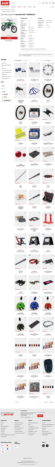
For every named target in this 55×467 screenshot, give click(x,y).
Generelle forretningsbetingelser (48, 424)
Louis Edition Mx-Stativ (34, 250)
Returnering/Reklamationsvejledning (8, 434)
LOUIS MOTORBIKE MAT (48, 292)
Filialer (29, 424)
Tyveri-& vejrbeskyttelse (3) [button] (7, 70)
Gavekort (2, 431)
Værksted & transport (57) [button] (6, 76)
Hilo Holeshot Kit (34, 271)
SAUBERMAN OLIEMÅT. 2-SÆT (34, 396)
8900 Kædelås (48, 334)
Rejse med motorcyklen (19, 428)
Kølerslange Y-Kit (34, 100)
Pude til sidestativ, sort (48, 376)
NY (4, 91)
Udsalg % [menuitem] (19, 6)
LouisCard (3, 433)
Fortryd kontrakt (4, 436)
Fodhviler (20, 292)
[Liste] (38, 60)
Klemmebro (21, 355)
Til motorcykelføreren (19, 431)
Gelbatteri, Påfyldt (34, 143)
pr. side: (24, 60)
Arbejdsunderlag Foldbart (34, 334)
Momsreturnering (31, 433)
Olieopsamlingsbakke (34, 164)
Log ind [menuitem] (53, 6)
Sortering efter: (43, 60)
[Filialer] (43, 3)
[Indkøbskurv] (53, 3)
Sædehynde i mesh (48, 122)
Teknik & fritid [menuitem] (13, 6)
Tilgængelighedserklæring (47, 433)
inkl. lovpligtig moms (28, 461)
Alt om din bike (17, 429)
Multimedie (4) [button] (4, 74)
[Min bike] (46, 3)
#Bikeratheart (17, 426)
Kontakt (2, 422)
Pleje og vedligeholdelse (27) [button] (6, 66)
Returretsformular (45, 431)
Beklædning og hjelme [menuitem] (5, 6)
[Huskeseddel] (50, 3)
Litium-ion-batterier (34, 122)
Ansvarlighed (30, 434)
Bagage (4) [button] (4, 68)
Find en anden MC (8, 40)
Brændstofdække (21, 313)
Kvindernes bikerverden (19, 422)
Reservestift (34, 186)
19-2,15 (48, 100)
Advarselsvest (20, 143)
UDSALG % (5, 94)
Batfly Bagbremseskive (48, 79)
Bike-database (3, 428)
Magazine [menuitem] (29, 6)
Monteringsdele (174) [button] (6, 78)
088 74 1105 (8, 415)
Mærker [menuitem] (24, 6)
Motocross (48, 250)
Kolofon (43, 422)
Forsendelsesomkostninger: (21, 462)
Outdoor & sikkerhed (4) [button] (6, 72)
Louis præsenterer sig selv (33, 422)
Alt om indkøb (31, 426)
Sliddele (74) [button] (4, 63)
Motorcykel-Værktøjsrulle (48, 271)
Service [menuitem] (34, 6)
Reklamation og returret (32, 431)
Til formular (29, 55)
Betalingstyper (31, 429)
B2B (1, 424)
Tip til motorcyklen (18, 424)
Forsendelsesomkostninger (33, 428)
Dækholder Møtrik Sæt (48, 355)
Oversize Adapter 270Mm (34, 79)
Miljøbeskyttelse (45, 434)
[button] (39, 3)
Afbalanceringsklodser (48, 164)
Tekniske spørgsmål (4, 426)
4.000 (48, 186)
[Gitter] (36, 60)
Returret (43, 429)
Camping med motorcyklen (20, 433)
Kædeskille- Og (48, 207)
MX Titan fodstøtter (34, 292)
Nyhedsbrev (3, 429)
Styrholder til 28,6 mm (20, 79)
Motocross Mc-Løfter (20, 250)
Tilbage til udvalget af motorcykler (8, 11)
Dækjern (20, 186)
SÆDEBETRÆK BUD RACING (48, 143)
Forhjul (20, 122)
